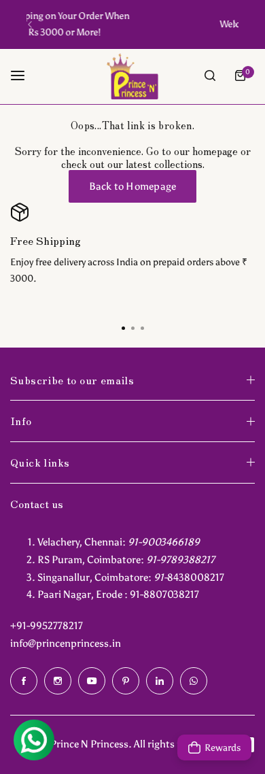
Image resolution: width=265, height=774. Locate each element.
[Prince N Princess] (132, 76)
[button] (30, 24)
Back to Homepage (133, 186)
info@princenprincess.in (65, 643)
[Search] (210, 75)
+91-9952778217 (46, 626)
